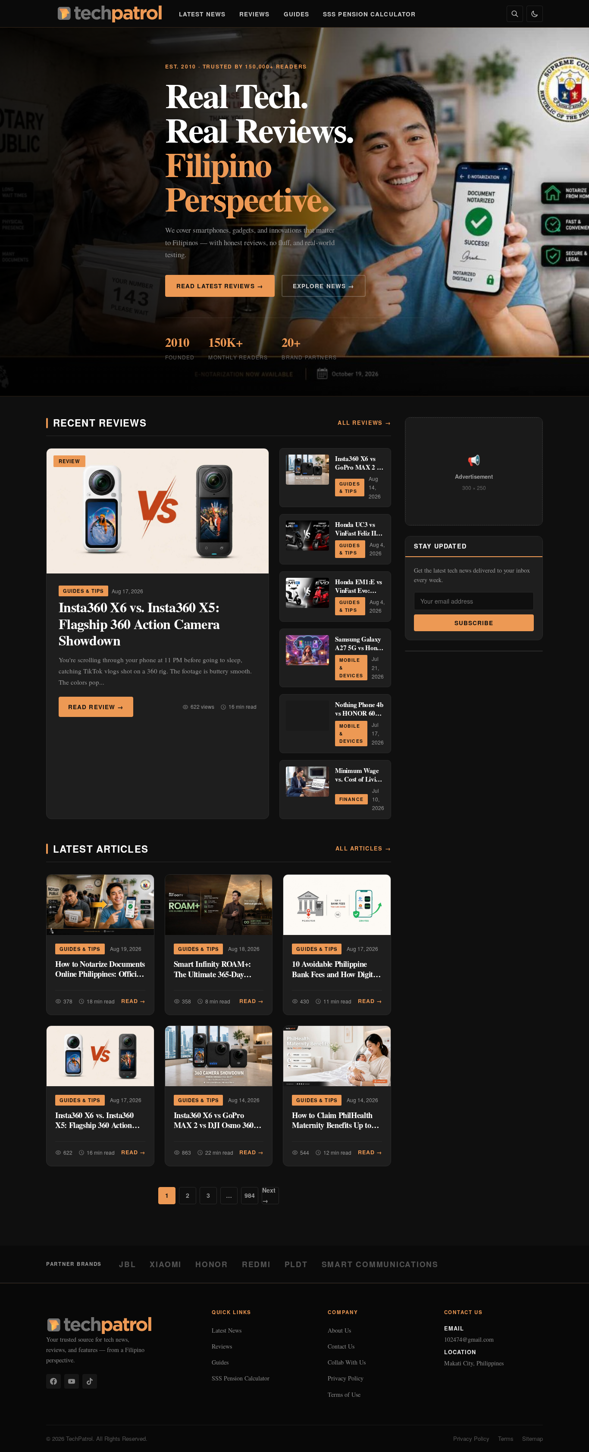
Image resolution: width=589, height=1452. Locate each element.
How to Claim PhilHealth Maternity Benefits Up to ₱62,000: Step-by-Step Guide (332, 1130)
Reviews (254, 14)
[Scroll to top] (565, 1435)
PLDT (296, 1264)
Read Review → (96, 707)
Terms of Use (344, 1394)
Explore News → (323, 286)
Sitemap (532, 1438)
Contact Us (341, 1346)
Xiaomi (166, 1264)
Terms (506, 1438)
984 (249, 1195)
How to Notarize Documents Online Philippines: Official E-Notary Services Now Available (100, 979)
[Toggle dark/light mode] (534, 14)
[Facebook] (53, 1381)
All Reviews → (364, 423)
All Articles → (363, 848)
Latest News (202, 14)
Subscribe (474, 623)
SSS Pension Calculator (369, 14)
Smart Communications (380, 1264)
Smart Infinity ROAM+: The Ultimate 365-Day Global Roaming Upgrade (215, 974)
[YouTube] (71, 1381)
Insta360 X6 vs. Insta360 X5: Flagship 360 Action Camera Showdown (139, 623)
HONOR (211, 1264)
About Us (339, 1330)
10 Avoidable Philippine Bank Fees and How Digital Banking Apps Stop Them (335, 974)
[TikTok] (89, 1381)
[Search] (515, 14)
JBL (127, 1264)
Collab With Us (347, 1362)
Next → (269, 1195)
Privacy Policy (345, 1378)
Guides (297, 14)
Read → (133, 1001)
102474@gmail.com (469, 1339)
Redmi (256, 1264)
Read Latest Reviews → (219, 286)
